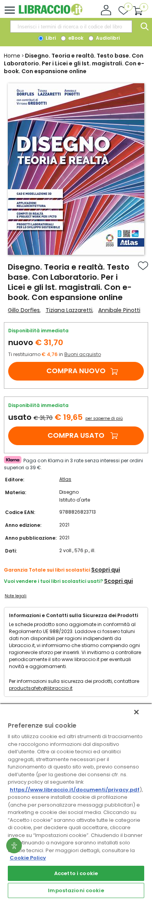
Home (12, 56)
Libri (50, 38)
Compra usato (76, 435)
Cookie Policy (28, 857)
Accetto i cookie (76, 873)
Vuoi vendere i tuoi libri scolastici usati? (53, 581)
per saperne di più (104, 418)
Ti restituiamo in (54, 354)
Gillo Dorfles (24, 310)
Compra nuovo (76, 370)
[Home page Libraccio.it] (50, 13)
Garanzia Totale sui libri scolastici (47, 570)
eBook (75, 38)
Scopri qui (105, 570)
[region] (76, 801)
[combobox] (71, 26)
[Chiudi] (136, 712)
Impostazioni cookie (76, 890)
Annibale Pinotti (119, 310)
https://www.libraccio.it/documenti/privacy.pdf (75, 789)
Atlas (65, 479)
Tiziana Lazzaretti (69, 310)
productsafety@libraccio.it (40, 688)
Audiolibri (107, 38)
